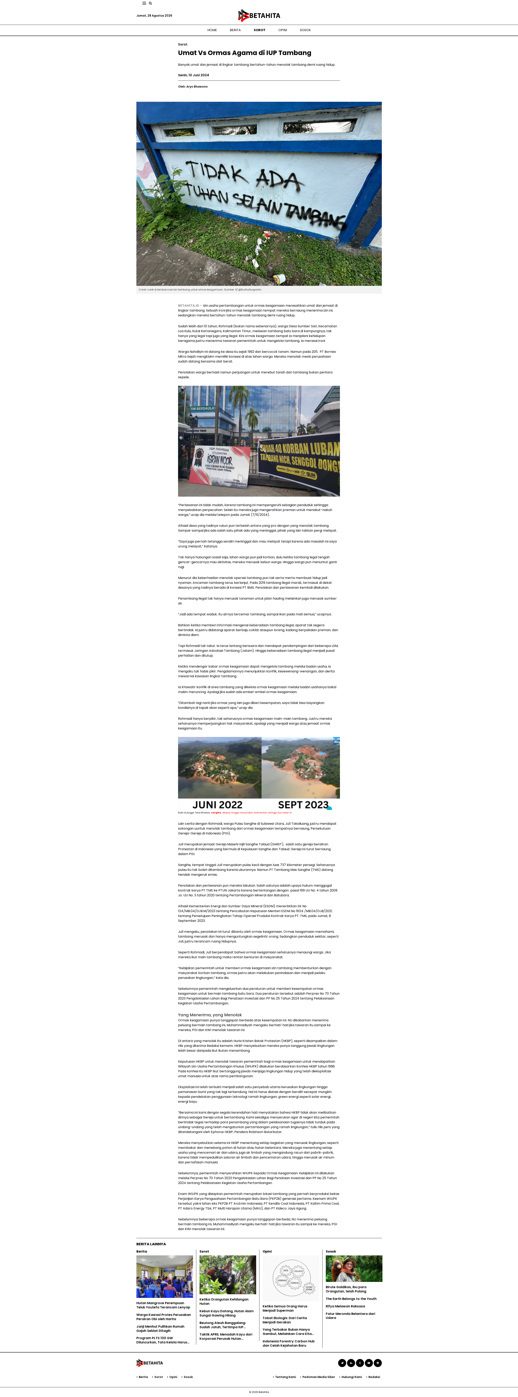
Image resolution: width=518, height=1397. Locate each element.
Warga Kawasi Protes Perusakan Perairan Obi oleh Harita (163, 1316)
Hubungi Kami (352, 1377)
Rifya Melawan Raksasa (345, 1306)
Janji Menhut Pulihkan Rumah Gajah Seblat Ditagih (160, 1328)
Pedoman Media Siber (319, 1377)
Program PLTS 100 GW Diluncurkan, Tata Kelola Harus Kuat (161, 1342)
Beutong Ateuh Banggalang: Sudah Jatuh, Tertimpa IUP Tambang (223, 1327)
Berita (235, 30)
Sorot (259, 30)
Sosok (305, 30)
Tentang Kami (285, 1377)
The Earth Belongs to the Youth (351, 1298)
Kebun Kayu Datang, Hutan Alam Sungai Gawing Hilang (227, 1313)
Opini (282, 30)
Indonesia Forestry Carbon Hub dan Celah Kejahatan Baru (289, 1343)
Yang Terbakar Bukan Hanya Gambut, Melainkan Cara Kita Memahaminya (287, 1333)
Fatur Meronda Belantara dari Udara (350, 1315)
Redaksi (374, 1377)
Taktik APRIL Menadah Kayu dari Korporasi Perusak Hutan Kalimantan (226, 1338)
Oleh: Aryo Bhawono (193, 87)
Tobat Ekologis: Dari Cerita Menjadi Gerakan (285, 1320)
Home (212, 30)
